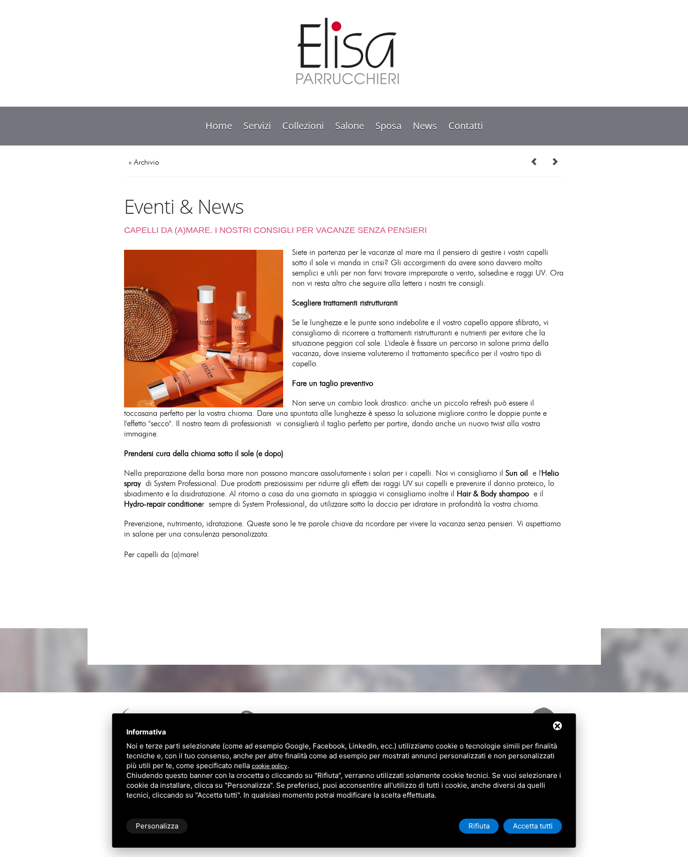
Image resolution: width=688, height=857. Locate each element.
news (425, 125)
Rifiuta (479, 825)
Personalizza (157, 825)
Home (218, 125)
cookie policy (269, 766)
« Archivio (144, 162)
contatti (465, 125)
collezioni (303, 125)
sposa (388, 125)
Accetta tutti (533, 825)
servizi (257, 125)
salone (349, 125)
